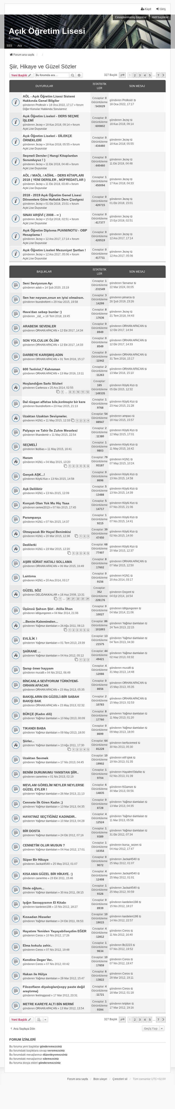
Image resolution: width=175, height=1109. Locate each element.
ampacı (126, 416)
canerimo (41, 776)
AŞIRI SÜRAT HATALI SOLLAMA (47, 562)
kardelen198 (43, 906)
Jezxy (39, 124)
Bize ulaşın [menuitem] (100, 1079)
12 (87, 391)
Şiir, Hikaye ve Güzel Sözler (42, 66)
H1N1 (39, 420)
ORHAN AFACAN (46, 330)
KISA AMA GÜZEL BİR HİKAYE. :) (48, 874)
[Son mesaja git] (135, 100)
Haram (28, 458)
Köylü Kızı (128, 385)
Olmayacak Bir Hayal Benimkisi (47, 532)
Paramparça (32, 517)
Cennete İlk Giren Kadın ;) (43, 802)
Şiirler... (28, 741)
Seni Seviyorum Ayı (37, 283)
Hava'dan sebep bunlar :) (42, 312)
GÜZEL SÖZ (32, 590)
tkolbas (40, 449)
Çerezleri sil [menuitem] (120, 1079)
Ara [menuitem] (20, 45)
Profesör (41, 105)
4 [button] (145, 75)
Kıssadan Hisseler (37, 917)
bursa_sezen (130, 844)
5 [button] (150, 75)
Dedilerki (29, 545)
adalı (39, 287)
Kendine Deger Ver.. (38, 960)
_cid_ (39, 316)
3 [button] (140, 75)
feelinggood (43, 995)
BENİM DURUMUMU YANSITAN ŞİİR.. (51, 772)
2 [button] (135, 75)
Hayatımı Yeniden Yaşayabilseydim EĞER (54, 931)
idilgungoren (43, 613)
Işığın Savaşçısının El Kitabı (44, 902)
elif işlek (127, 757)
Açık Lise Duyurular (35, 128)
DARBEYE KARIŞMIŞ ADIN (43, 355)
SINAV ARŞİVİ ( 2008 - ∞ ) (42, 215)
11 (83, 391)
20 (68, 598)
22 (78, 598)
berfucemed (129, 742)
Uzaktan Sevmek (35, 758)
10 (78, 391)
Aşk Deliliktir (32, 489)
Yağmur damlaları (46, 625)
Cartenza (41, 387)
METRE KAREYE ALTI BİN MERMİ (48, 1004)
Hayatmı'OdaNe (132, 771)
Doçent (126, 592)
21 (73, 598)
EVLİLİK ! (30, 638)
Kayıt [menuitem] (148, 9)
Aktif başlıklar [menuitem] (160, 17)
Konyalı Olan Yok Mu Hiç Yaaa (46, 503)
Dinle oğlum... (33, 888)
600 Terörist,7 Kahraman (41, 369)
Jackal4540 (43, 863)
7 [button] (158, 75)
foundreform (43, 301)
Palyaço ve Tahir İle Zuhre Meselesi (50, 430)
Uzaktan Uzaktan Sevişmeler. (45, 416)
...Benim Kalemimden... (40, 621)
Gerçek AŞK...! (34, 474)
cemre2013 (43, 507)
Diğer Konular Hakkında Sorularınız (45, 109)
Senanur (127, 283)
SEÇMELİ (30, 445)
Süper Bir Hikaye (36, 859)
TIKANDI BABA (34, 728)
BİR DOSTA (31, 831)
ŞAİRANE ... (32, 651)
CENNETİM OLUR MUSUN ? (44, 845)
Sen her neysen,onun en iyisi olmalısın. (53, 297)
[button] (122, 75)
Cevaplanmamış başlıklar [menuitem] (131, 17)
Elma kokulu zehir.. (37, 945)
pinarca (127, 297)
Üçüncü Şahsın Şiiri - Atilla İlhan (48, 609)
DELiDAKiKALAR (46, 594)
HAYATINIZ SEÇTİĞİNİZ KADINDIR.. (49, 816)
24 (87, 598)
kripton (126, 1003)
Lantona (29, 576)
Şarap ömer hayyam (38, 668)
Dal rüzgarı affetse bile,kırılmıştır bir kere (54, 402)
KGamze (127, 786)
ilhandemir (42, 434)
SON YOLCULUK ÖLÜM (41, 340)
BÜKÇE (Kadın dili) (37, 714)
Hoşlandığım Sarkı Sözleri (42, 383)
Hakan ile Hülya (35, 974)
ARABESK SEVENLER (39, 326)
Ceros (39, 935)
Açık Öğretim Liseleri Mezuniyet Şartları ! (54, 250)
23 (83, 598)
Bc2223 (127, 945)
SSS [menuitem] (9, 45)
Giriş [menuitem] (163, 9)
